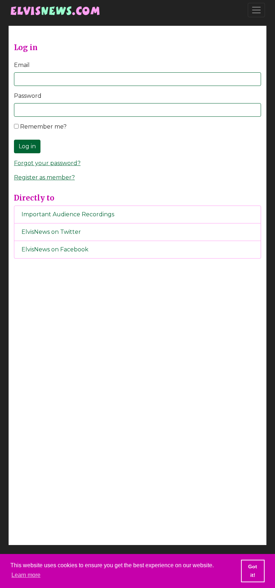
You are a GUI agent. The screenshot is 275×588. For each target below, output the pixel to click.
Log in (27, 146)
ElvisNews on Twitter (51, 231)
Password (28, 95)
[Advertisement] (137, 383)
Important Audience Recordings (67, 214)
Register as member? (44, 177)
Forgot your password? (47, 163)
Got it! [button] (252, 571)
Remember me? (43, 126)
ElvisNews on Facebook (54, 249)
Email (22, 65)
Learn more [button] (25, 575)
